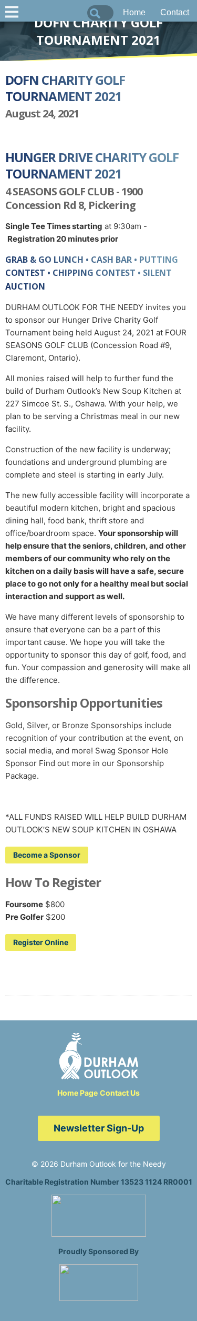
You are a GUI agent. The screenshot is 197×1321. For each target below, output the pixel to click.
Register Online (40, 942)
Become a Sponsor (46, 854)
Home (134, 12)
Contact (174, 12)
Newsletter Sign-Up (99, 1128)
